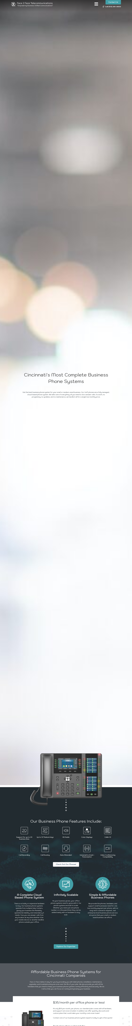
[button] (96, 4)
